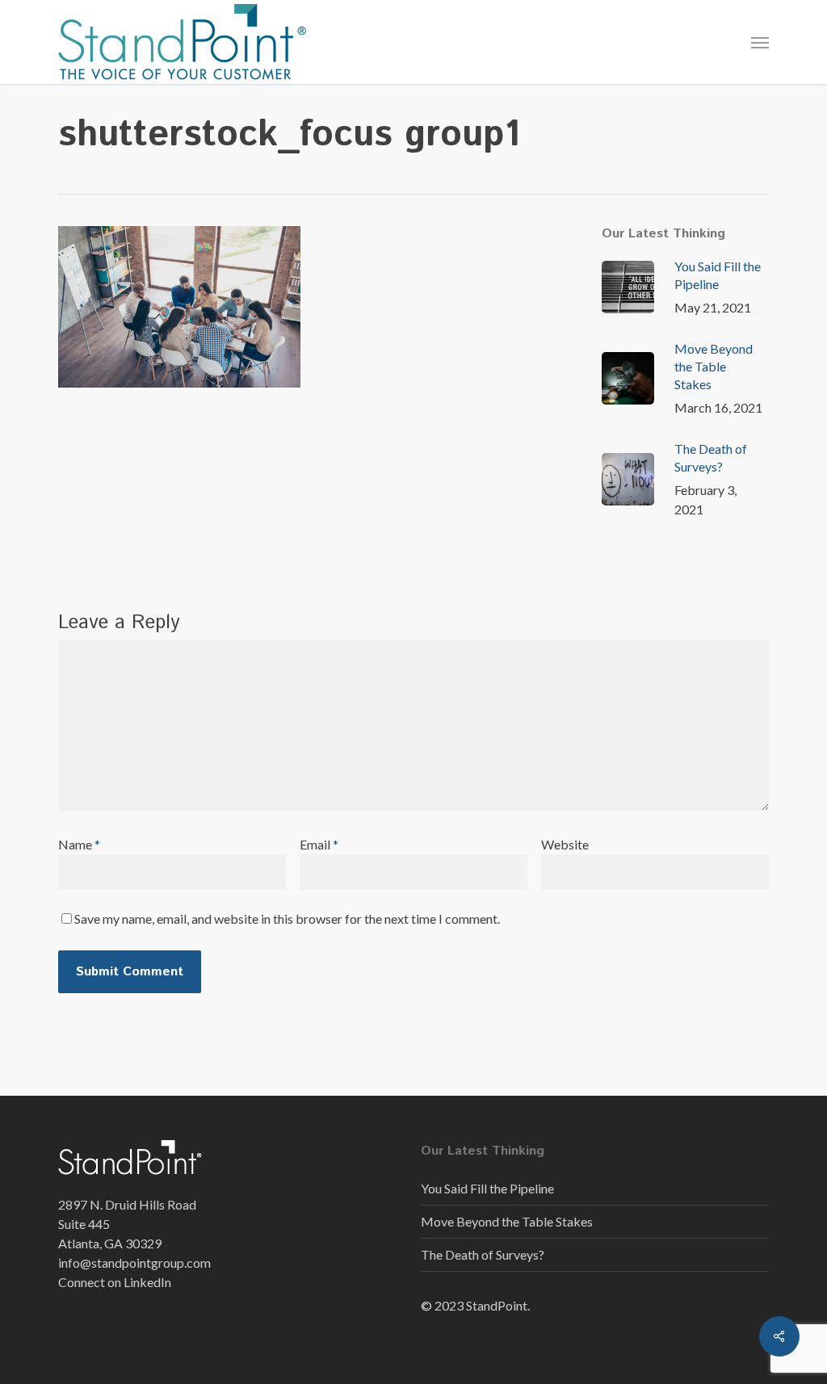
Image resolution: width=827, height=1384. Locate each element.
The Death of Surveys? (482, 1254)
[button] (760, 42)
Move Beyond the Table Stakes (507, 1221)
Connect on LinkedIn (114, 1282)
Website (565, 844)
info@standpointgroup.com (134, 1262)
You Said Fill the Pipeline (487, 1188)
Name (79, 844)
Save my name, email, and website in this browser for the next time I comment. (287, 918)
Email (319, 844)
